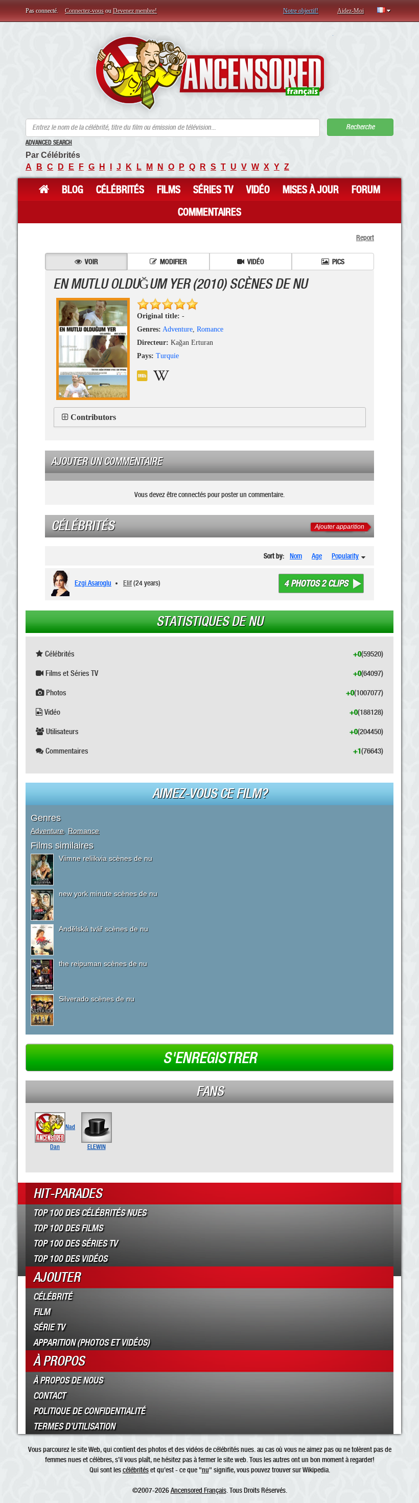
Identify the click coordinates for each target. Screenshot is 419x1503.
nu (205, 1470)
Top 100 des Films (68, 1228)
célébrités (136, 1470)
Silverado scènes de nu (96, 999)
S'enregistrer (210, 1058)
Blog (72, 189)
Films (168, 189)
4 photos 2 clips (316, 583)
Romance (210, 329)
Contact (49, 1395)
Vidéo (258, 189)
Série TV (49, 1327)
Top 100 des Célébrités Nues (89, 1212)
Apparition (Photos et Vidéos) (91, 1342)
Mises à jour (311, 189)
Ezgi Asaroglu (93, 583)
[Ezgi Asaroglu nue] (62, 583)
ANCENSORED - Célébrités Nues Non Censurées (209, 73)
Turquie (167, 356)
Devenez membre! (135, 10)
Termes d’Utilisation (74, 1426)
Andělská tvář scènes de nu (103, 929)
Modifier (173, 261)
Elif (127, 583)
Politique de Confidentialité (89, 1411)
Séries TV (213, 189)
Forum (366, 189)
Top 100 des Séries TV (75, 1243)
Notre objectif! (300, 10)
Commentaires (209, 212)
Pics (338, 261)
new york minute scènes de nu (108, 893)
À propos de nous (68, 1380)
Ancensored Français (198, 1490)
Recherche (360, 127)
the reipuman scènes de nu (103, 963)
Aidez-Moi (350, 10)
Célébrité (52, 1296)
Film (41, 1312)
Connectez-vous (84, 10)
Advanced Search (49, 142)
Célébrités (120, 189)
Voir (91, 261)
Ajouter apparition (339, 526)
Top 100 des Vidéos (70, 1258)
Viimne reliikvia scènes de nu (105, 858)
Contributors (93, 417)
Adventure (177, 329)
